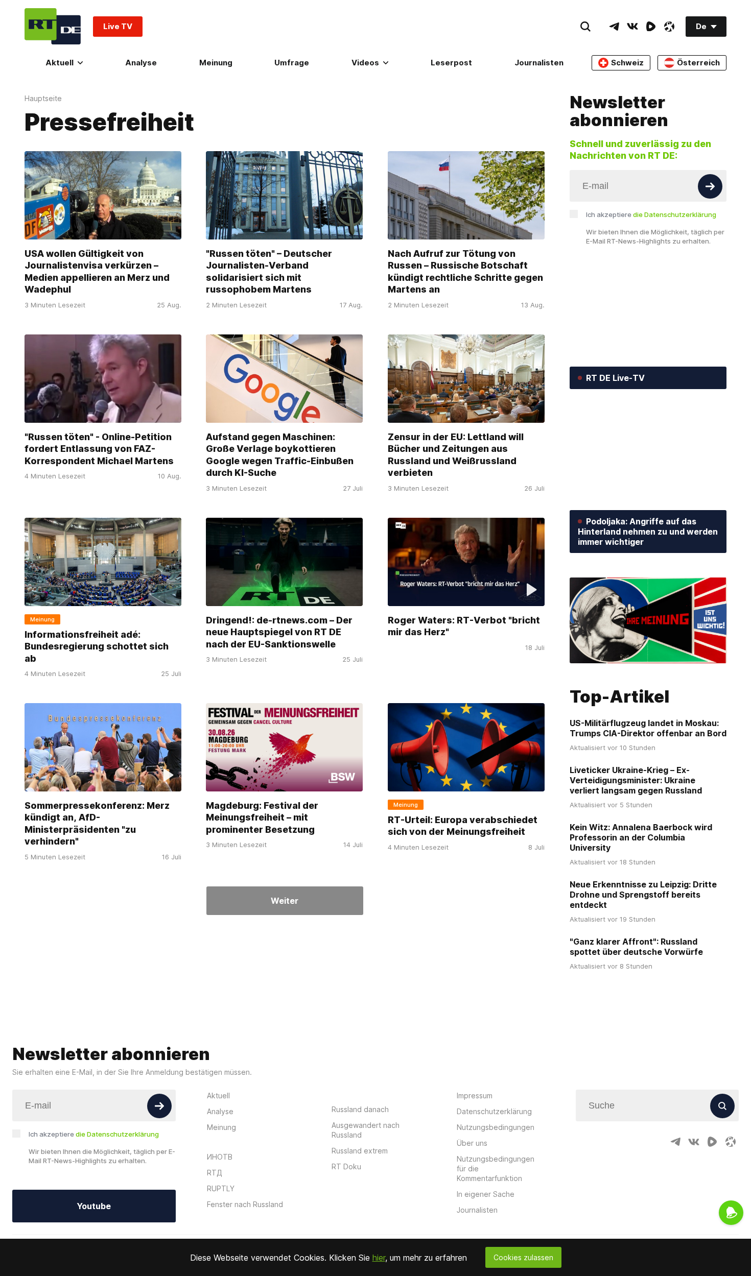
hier (378, 1258)
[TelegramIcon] (614, 26)
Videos (365, 62)
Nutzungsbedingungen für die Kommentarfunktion (495, 1168)
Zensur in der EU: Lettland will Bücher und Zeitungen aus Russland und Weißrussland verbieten (456, 454)
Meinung (215, 62)
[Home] (53, 26)
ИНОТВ (219, 1156)
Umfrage (291, 62)
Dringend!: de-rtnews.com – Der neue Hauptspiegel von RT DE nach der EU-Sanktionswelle (279, 632)
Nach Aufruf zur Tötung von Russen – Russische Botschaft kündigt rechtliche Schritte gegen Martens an (465, 271)
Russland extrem (360, 1150)
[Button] (710, 186)
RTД (214, 1172)
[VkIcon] (632, 26)
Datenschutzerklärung (494, 1111)
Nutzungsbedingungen (495, 1127)
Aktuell (59, 62)
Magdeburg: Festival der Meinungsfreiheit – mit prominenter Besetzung (262, 817)
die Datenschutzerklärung (674, 214)
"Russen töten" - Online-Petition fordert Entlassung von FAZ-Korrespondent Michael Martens (99, 448)
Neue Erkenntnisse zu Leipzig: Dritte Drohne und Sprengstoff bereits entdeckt (643, 894)
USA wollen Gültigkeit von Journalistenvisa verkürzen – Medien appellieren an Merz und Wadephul (97, 271)
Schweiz (627, 62)
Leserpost (451, 62)
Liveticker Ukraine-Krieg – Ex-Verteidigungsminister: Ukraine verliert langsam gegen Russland (636, 780)
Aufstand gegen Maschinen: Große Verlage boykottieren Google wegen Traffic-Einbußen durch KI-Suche (280, 454)
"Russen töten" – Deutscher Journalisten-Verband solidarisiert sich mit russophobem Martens (269, 271)
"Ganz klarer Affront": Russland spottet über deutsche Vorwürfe (636, 946)
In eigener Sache (485, 1194)
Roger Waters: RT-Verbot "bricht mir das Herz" (464, 626)
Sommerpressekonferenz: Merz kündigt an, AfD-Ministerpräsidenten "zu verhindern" (97, 823)
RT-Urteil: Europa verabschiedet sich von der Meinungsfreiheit (462, 825)
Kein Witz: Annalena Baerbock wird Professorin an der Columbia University (641, 837)
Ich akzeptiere (651, 214)
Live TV (117, 26)
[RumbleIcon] (651, 26)
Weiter (284, 901)
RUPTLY (220, 1188)
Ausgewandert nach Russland (366, 1130)
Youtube (94, 1206)
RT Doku (346, 1166)
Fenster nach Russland (245, 1204)
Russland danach (360, 1109)
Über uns (472, 1143)
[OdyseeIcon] (669, 26)
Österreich (698, 62)
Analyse (141, 62)
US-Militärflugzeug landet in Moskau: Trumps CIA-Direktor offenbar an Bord (648, 728)
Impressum (474, 1095)
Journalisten (539, 62)
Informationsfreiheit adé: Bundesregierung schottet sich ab (97, 646)
